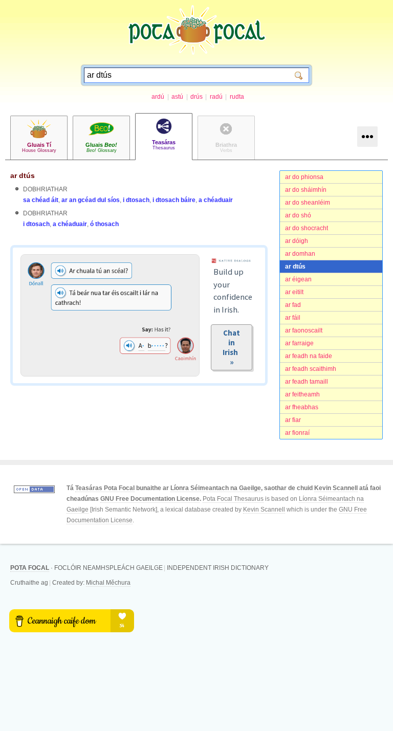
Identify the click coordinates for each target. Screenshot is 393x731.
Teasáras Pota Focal (105, 488)
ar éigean (298, 279)
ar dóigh (296, 241)
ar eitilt (294, 292)
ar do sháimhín (305, 189)
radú (216, 96)
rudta (237, 96)
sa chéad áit (40, 200)
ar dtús (295, 266)
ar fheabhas (301, 407)
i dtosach (136, 200)
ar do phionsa (304, 177)
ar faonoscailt (303, 330)
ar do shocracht (306, 228)
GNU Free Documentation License (150, 498)
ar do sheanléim (307, 202)
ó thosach (104, 224)
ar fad (293, 304)
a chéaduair (216, 200)
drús (196, 96)
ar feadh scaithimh (310, 368)
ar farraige (299, 343)
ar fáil (292, 317)
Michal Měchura (108, 582)
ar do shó (298, 215)
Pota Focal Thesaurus (233, 498)
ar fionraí (297, 432)
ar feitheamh (302, 394)
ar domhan (300, 253)
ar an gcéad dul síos (90, 200)
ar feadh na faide (308, 356)
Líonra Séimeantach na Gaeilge (215, 488)
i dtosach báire (173, 200)
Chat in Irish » (232, 347)
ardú (157, 96)
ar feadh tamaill (306, 381)
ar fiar (293, 420)
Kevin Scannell (336, 488)
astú (177, 96)
